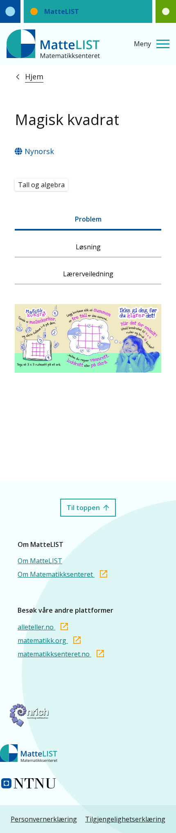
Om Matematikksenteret (56, 574)
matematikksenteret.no (54, 653)
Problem (88, 219)
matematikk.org (43, 640)
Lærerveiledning (88, 273)
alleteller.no (36, 627)
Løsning (88, 246)
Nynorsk (39, 151)
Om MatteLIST (40, 560)
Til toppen (83, 507)
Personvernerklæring (44, 819)
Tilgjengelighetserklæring (125, 819)
